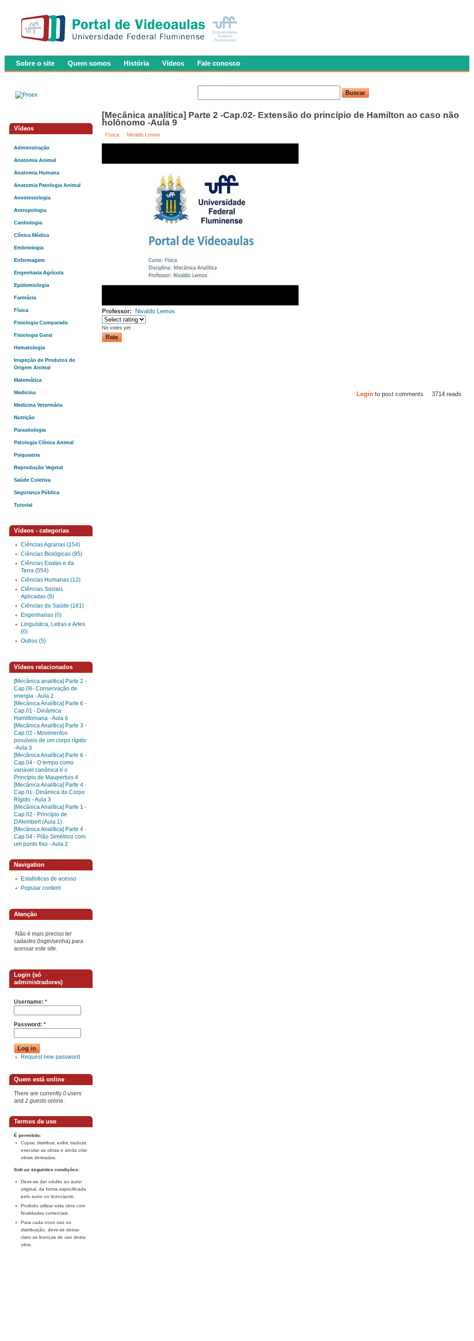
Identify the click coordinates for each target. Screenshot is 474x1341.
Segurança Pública (36, 492)
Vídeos (173, 63)
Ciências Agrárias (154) (50, 544)
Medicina (25, 392)
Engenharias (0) (41, 615)
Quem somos (89, 63)
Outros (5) (33, 641)
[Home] (131, 44)
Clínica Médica (31, 235)
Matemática (28, 380)
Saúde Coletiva (32, 480)
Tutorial (23, 505)
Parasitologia (30, 430)
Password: (30, 1024)
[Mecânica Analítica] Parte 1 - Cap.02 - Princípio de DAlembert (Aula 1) (50, 814)
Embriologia (29, 247)
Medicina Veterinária (38, 405)
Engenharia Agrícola (38, 272)
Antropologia (30, 210)
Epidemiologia (31, 285)
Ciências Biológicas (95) (51, 554)
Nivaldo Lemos (143, 134)
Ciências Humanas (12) (51, 580)
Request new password (50, 1057)
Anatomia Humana (36, 172)
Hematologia (29, 347)
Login (364, 394)
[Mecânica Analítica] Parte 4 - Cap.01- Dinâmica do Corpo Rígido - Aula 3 (50, 792)
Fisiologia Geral (33, 335)
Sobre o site (35, 63)
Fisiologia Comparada (41, 322)
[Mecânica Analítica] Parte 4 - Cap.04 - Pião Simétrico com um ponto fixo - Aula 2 (50, 836)
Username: (30, 1002)
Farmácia (25, 297)
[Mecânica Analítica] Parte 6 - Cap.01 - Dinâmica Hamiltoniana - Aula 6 (50, 710)
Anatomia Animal (35, 160)
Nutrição (24, 417)
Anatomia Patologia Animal (47, 185)
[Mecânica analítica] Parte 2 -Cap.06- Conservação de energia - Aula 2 (50, 688)
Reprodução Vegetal (38, 467)
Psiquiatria (27, 455)
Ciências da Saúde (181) (52, 605)
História (136, 63)
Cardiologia (28, 222)
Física (112, 134)
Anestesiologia (32, 197)
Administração (32, 147)
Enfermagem (29, 260)
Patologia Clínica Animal (44, 442)
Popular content (41, 888)
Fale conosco (218, 63)
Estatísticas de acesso (48, 878)
